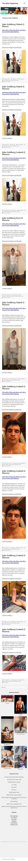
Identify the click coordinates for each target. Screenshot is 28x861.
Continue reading (7, 138)
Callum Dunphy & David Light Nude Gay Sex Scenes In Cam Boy (14, 798)
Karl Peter (14, 789)
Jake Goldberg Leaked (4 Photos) (13, 387)
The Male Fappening (10, 3)
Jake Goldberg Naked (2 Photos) (13, 87)
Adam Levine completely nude (14, 804)
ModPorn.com (14, 824)
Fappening (14, 79)
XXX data (14, 821)
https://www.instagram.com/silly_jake (11, 47)
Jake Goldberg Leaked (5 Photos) (13, 630)
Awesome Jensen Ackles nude (14, 779)
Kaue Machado (14, 801)
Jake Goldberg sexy (15, 80)
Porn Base (14, 819)
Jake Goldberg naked (7, 380)
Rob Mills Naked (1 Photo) (14, 782)
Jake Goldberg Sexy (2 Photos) (12, 219)
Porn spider (14, 817)
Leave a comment (7, 81)
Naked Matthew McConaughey (14, 795)
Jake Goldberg (21, 79)
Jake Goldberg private (15, 211)
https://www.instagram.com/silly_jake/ (12, 241)
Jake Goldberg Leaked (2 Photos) (13, 153)
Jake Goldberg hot (7, 80)
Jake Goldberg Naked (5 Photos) (13, 303)
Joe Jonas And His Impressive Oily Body (14, 777)
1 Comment (5, 682)
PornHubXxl (14, 822)
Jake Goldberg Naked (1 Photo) (13, 25)
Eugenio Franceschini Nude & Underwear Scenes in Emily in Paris (14, 807)
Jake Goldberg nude (15, 145)
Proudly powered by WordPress (8, 859)
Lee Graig (14, 784)
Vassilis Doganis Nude (14, 792)
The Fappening (14, 816)
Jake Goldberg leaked (6, 145)
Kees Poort (14, 787)
